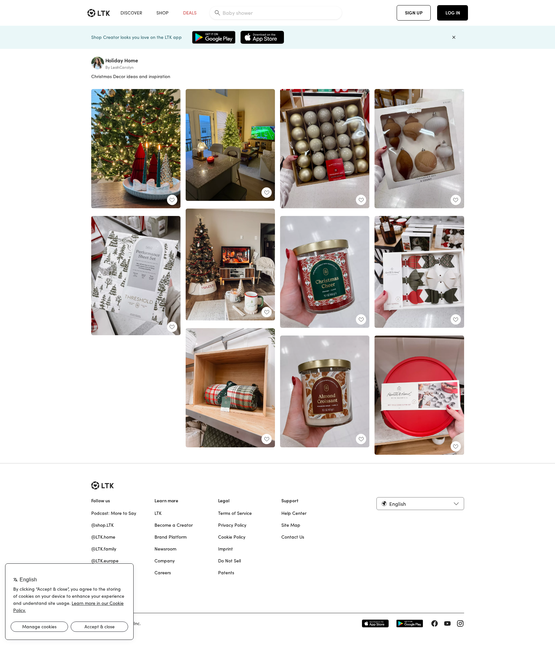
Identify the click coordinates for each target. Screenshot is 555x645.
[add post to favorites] (172, 200)
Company (164, 561)
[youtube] (447, 623)
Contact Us (292, 537)
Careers (162, 573)
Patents (226, 573)
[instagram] (460, 623)
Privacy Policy (232, 525)
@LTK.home (103, 537)
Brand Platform (170, 537)
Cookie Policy (231, 537)
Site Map (290, 525)
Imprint (225, 549)
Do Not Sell (229, 561)
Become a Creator (173, 525)
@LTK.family (103, 549)
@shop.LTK (102, 525)
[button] (420, 503)
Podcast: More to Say (113, 513)
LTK (158, 513)
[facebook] (434, 623)
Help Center (293, 513)
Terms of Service (235, 513)
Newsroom (165, 549)
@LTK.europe (105, 561)
